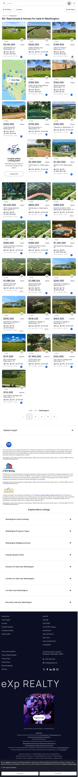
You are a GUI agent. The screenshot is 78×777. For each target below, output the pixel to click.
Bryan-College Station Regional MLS (48, 495)
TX (36, 410)
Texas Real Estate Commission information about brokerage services (39, 743)
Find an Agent (6, 620)
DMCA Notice (39, 733)
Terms (64, 764)
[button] (39, 430)
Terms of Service (54, 735)
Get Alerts (71, 9)
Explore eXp (5, 616)
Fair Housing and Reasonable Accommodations (39, 737)
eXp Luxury (46, 637)
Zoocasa (45, 620)
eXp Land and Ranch (49, 641)
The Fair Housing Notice (62, 747)
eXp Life (45, 616)
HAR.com (54, 453)
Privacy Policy (6, 658)
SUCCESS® (46, 623)
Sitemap (4, 669)
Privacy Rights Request (9, 655)
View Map (15, 80)
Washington (44, 410)
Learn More (63, 749)
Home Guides (6, 634)
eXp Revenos (47, 630)
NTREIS (27, 476)
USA (30, 410)
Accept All (20, 773)
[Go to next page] (54, 416)
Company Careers (7, 630)
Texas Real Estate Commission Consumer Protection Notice (39, 745)
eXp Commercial (48, 634)
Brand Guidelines (7, 665)
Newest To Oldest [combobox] (20, 9)
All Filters (8, 9)
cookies (7, 762)
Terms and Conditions (9, 651)
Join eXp (4, 623)
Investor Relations (7, 627)
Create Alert (14, 174)
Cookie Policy (6, 662)
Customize (58, 773)
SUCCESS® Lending (49, 627)
